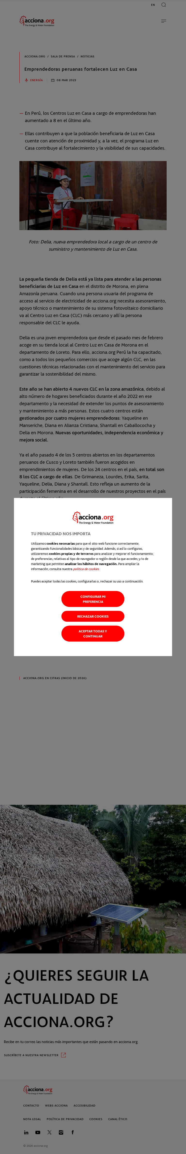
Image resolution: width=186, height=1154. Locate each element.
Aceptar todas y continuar (93, 633)
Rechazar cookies (92, 616)
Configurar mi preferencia (93, 599)
